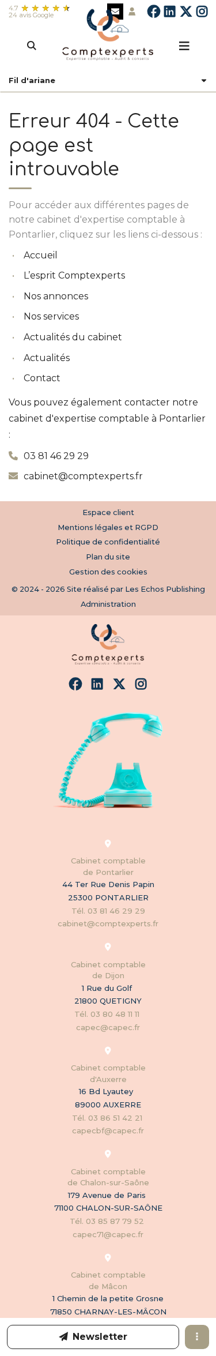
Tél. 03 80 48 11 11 (108, 1014)
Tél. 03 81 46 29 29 (108, 910)
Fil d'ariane (32, 80)
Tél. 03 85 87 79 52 (108, 1221)
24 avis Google (31, 15)
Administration (108, 603)
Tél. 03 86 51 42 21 (108, 1117)
